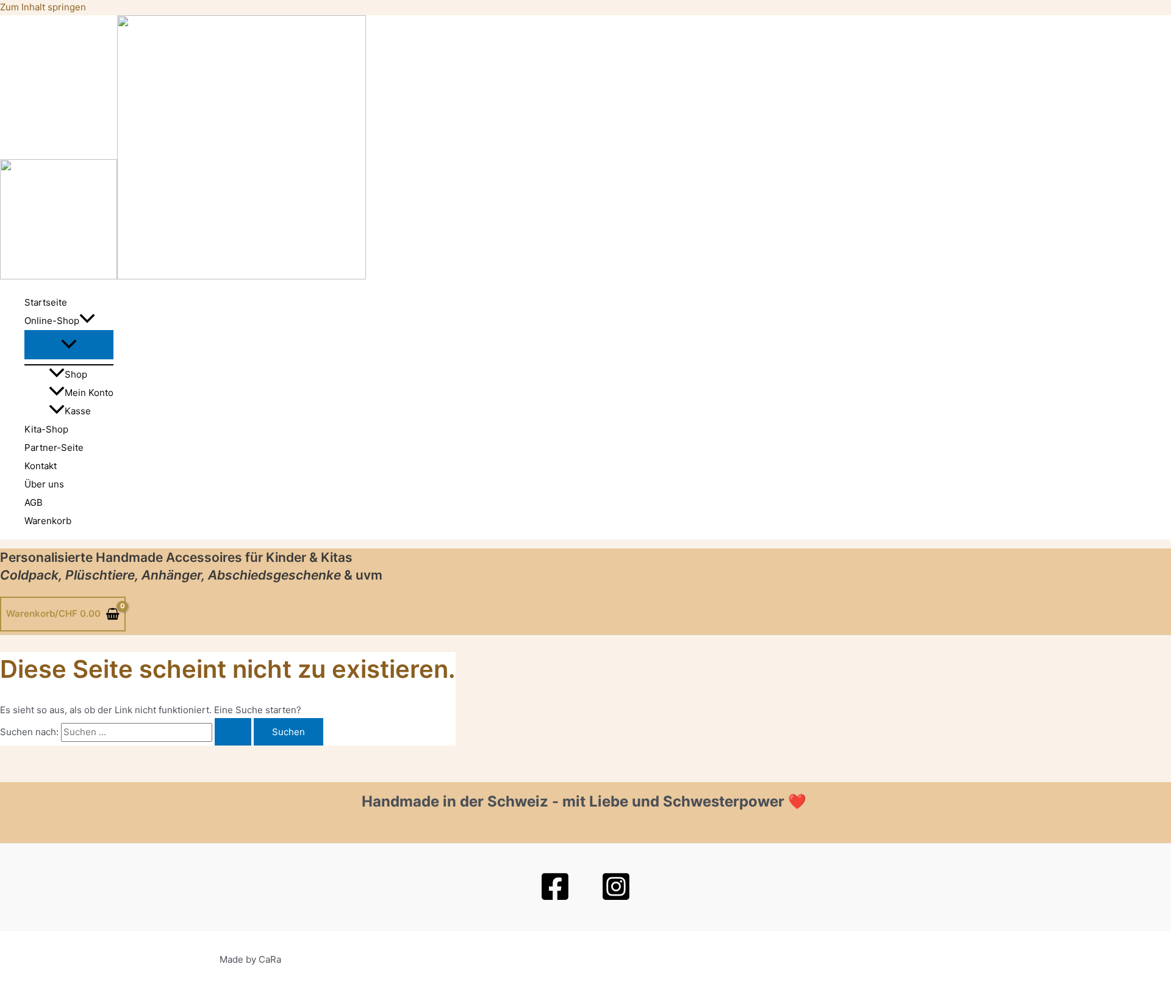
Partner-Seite (54, 447)
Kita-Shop (46, 429)
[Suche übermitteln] (233, 732)
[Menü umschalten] (68, 344)
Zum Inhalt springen (43, 7)
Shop (76, 374)
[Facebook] (555, 898)
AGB (33, 502)
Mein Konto (89, 392)
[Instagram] (616, 898)
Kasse (78, 411)
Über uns (44, 484)
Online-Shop (51, 320)
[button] (87, 321)
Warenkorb (47, 521)
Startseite (45, 302)
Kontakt (40, 466)
